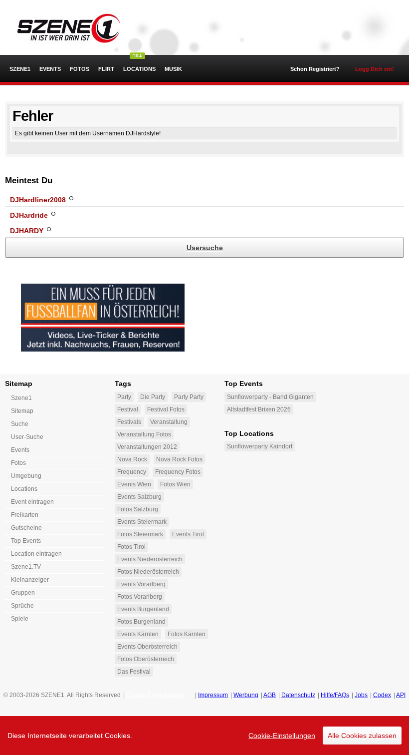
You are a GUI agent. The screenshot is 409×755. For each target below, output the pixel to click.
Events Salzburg (139, 496)
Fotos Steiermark (140, 534)
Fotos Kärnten (186, 634)
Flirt (106, 69)
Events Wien (134, 484)
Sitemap (22, 410)
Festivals (129, 421)
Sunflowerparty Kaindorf (259, 446)
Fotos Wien (175, 484)
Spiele (19, 618)
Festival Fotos (166, 409)
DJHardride (29, 215)
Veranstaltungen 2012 (147, 446)
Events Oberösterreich (147, 646)
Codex (382, 695)
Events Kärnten (138, 634)
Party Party (189, 396)
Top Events (26, 540)
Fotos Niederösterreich (148, 571)
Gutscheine (26, 527)
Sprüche (22, 605)
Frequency (131, 471)
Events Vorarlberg (141, 584)
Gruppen (23, 592)
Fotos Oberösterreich (145, 659)
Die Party (152, 396)
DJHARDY (26, 231)
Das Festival (134, 671)
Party (124, 396)
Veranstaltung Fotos (144, 434)
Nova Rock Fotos (179, 459)
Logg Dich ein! (374, 69)
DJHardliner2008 (38, 200)
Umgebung (26, 475)
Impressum (213, 695)
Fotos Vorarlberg (139, 596)
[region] (204, 735)
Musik (173, 69)
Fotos (79, 69)
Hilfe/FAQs (335, 695)
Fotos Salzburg (137, 509)
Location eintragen (36, 553)
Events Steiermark (142, 521)
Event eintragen (32, 501)
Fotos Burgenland (141, 621)
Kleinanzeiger (30, 579)
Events (50, 69)
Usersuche (205, 248)
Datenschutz (298, 695)
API (401, 695)
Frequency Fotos (178, 471)
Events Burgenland (143, 609)
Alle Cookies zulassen (362, 736)
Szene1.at (63, 27)
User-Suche (27, 436)
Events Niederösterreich (150, 559)
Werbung (245, 695)
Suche (19, 423)
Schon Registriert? (315, 69)
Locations (139, 69)
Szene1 (21, 397)
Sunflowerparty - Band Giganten (270, 396)
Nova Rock (132, 459)
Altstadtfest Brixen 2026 (259, 409)
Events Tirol (188, 534)
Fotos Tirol (131, 546)
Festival (127, 409)
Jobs (361, 695)
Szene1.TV (26, 566)
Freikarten (24, 514)
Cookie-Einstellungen (281, 736)
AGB (269, 695)
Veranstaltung (169, 421)
